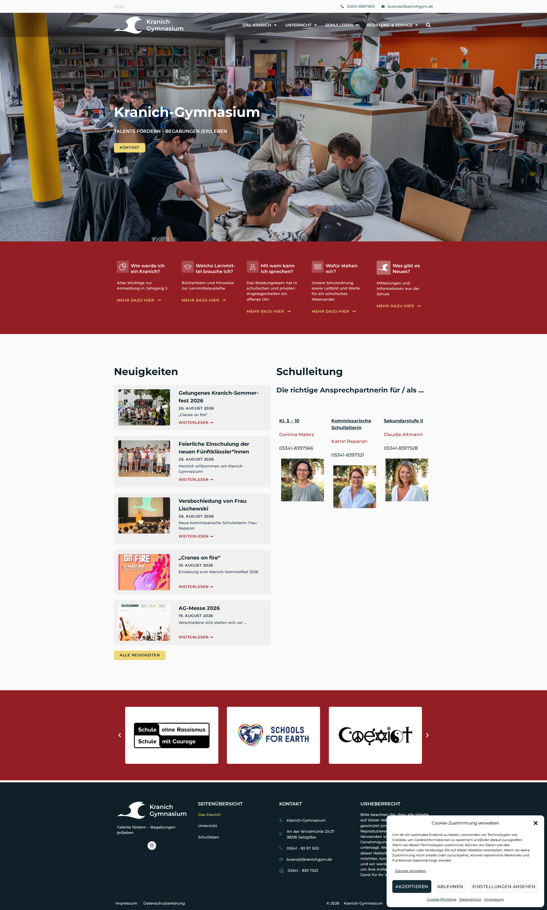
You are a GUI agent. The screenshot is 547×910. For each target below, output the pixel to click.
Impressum (494, 899)
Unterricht (298, 25)
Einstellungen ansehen (504, 886)
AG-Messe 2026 (199, 608)
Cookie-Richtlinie (441, 899)
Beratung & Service (390, 25)
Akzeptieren (411, 886)
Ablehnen (450, 886)
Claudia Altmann (403, 434)
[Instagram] (152, 845)
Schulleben (339, 25)
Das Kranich (209, 815)
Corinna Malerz (296, 434)
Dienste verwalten (410, 871)
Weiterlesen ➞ (196, 422)
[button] (535, 823)
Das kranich (256, 25)
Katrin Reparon (349, 441)
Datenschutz (470, 899)
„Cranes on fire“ (200, 558)
